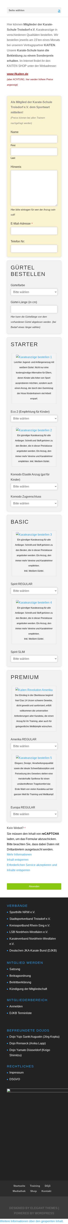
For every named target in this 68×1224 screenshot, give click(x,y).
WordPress (44, 1213)
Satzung (14, 969)
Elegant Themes (43, 1208)
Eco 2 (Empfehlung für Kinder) (30, 411)
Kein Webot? (16, 828)
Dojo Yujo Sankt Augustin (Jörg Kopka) (34, 1036)
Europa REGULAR (23, 807)
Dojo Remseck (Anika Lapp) (27, 1043)
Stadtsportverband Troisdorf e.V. (30, 918)
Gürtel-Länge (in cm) (24, 302)
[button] (31, 1221)
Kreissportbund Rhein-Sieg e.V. (29, 925)
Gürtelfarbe (18, 285)
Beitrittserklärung (20, 982)
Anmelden (16, 1006)
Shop (33, 1191)
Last (13, 158)
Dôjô (48, 1185)
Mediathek (19, 1191)
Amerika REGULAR (23, 739)
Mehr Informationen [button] (19, 854)
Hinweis (16, 166)
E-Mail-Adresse (21, 223)
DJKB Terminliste (20, 1013)
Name (14, 132)
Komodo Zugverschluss (26, 496)
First (13, 145)
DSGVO (14, 1079)
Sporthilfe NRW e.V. (22, 912)
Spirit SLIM (18, 651)
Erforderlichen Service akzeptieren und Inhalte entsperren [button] (32, 867)
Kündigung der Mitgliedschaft (28, 988)
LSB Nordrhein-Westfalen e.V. (28, 931)
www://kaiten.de (17, 74)
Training (35, 1185)
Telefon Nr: (18, 241)
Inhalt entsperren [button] (17, 859)
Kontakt (46, 1191)
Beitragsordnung (20, 975)
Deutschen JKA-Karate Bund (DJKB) (33, 950)
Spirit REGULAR (21, 584)
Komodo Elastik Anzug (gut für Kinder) (30, 477)
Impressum (16, 1072)
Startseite (19, 1185)
